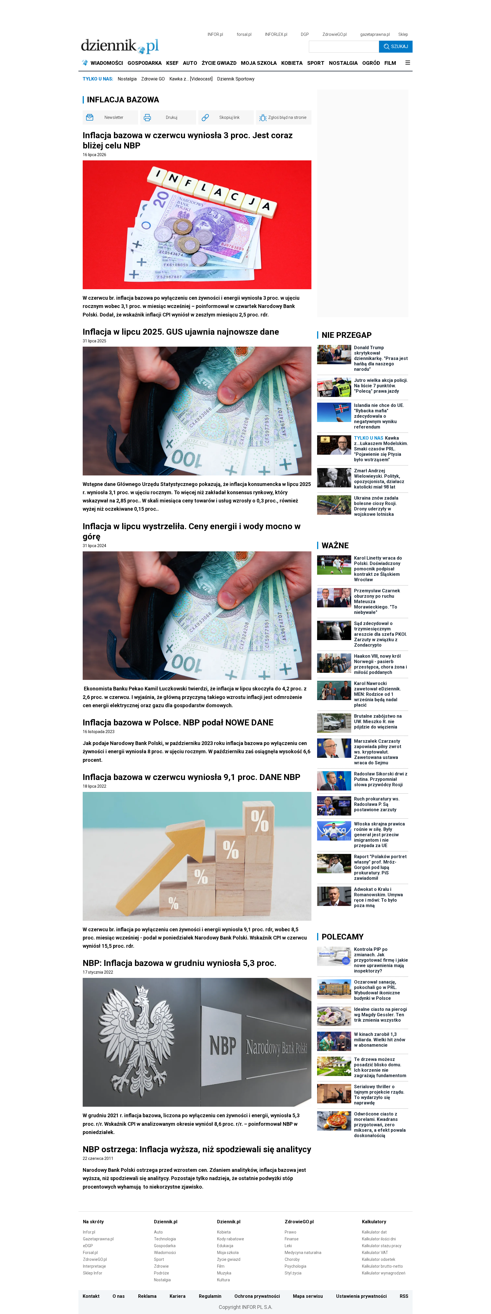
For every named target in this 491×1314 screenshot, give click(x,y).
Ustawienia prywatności (361, 1296)
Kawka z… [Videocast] (191, 79)
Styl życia (293, 1273)
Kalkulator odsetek (378, 1259)
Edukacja (225, 1245)
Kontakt (91, 1296)
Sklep (403, 34)
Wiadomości (165, 1252)
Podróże (161, 1273)
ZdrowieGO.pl (335, 34)
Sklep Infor (92, 1273)
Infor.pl (89, 1232)
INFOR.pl (215, 34)
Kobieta (224, 1232)
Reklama (147, 1296)
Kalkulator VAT (375, 1252)
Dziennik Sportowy (236, 79)
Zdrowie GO (153, 79)
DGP (305, 34)
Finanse (292, 1239)
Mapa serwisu (308, 1296)
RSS (404, 1296)
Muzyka (224, 1273)
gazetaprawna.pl (375, 34)
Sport (159, 1259)
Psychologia (295, 1266)
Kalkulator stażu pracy (381, 1245)
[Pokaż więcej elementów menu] (408, 63)
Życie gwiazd (228, 1259)
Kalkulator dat (374, 1232)
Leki (288, 1245)
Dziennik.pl (165, 1221)
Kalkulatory (374, 1221)
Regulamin (210, 1296)
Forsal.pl (90, 1252)
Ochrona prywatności (257, 1296)
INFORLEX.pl (276, 34)
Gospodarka (165, 1245)
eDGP (88, 1245)
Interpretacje (94, 1266)
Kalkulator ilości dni (379, 1239)
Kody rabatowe (230, 1239)
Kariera (178, 1296)
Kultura (223, 1280)
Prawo (290, 1232)
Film (220, 1266)
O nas (119, 1296)
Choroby (292, 1259)
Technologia (165, 1239)
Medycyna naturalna (303, 1252)
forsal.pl (244, 34)
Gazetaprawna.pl (98, 1239)
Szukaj (399, 46)
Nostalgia (127, 79)
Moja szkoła (228, 1252)
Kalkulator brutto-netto (382, 1266)
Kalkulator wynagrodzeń (383, 1273)
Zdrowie (161, 1266)
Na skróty (93, 1221)
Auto (158, 1232)
